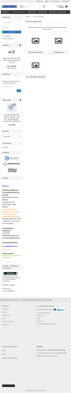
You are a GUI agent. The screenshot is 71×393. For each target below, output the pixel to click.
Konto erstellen (6, 36)
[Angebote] (20, 45)
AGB (3, 318)
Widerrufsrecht (6, 315)
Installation (43, 12)
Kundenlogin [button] (55, 1)
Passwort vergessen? (8, 38)
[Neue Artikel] (20, 100)
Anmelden (12, 32)
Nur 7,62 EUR (11, 66)
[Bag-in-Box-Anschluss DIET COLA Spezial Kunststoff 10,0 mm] (11, 52)
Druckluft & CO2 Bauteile (58, 12)
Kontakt (4, 312)
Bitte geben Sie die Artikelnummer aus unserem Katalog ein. (11, 82)
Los (19, 90)
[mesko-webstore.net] (9, 6)
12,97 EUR (11, 125)
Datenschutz (5, 324)
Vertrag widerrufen (8, 385)
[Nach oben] (66, 390)
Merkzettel (66, 1)
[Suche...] (44, 6)
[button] (47, 1)
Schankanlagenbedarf (18, 12)
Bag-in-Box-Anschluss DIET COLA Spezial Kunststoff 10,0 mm (12, 60)
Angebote (5, 12)
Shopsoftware (29, 390)
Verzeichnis (5, 147)
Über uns (40, 1)
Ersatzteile (32, 12)
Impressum (5, 309)
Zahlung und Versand (8, 321)
